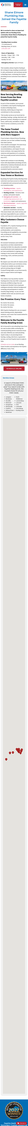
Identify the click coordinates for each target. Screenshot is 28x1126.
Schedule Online (18, 5)
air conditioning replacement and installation (13, 199)
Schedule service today (8, 344)
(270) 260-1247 (5, 48)
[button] (25, 4)
